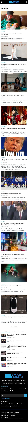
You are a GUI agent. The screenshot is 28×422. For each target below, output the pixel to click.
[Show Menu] (1, 2)
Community (3, 62)
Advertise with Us (9, 412)
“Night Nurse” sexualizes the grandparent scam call (16, 358)
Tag (4, 6)
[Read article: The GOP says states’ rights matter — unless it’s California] (14, 304)
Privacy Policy (3, 414)
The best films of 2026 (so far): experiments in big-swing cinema (17, 364)
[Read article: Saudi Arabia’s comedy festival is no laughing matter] (14, 241)
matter (8, 6)
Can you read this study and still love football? (10, 406)
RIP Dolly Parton (4, 401)
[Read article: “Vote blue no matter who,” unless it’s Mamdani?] (14, 273)
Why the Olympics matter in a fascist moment (11, 193)
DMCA (9, 414)
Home (2, 6)
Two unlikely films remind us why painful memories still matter (13, 96)
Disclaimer (17, 412)
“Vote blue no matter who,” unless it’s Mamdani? (11, 286)
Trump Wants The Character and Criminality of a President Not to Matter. (14, 160)
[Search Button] (26, 2)
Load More (14, 326)
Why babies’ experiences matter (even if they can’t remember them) (12, 33)
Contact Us (13, 415)
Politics (3, 221)
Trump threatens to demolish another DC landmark (11, 403)
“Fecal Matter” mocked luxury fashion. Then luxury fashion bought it (13, 64)
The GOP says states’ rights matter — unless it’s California (14, 317)
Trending (3, 31)
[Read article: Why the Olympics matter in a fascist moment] (14, 180)
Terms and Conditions (5, 415)
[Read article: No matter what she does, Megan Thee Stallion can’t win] (14, 115)
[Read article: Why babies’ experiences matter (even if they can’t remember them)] (14, 20)
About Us (2, 412)
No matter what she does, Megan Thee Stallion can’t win (13, 128)
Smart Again (9, 417)
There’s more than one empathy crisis (15, 340)
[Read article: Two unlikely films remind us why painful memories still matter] (14, 82)
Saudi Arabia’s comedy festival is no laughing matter (12, 254)
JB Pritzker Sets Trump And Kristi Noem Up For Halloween (16, 335)
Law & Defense (4, 390)
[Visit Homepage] (14, 2)
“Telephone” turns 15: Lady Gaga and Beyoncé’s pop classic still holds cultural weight (16, 346)
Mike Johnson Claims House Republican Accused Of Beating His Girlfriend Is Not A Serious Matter (12, 224)
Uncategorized (22, 388)
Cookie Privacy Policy (17, 414)
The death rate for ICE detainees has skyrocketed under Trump (15, 352)
